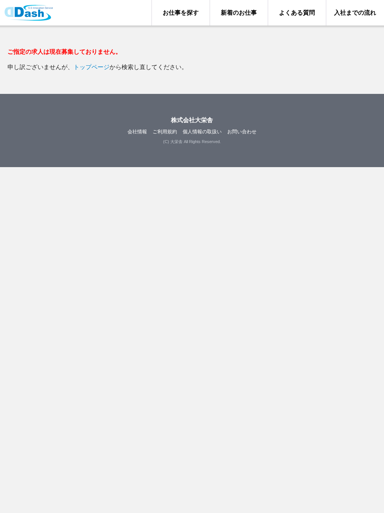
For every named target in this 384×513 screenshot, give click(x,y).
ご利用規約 (165, 131)
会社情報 (137, 131)
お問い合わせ (241, 131)
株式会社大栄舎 (192, 120)
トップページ (92, 67)
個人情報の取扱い (202, 131)
